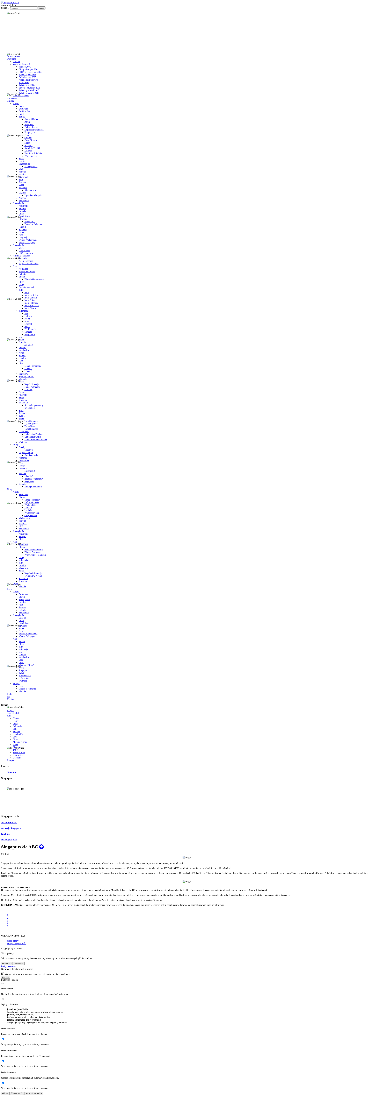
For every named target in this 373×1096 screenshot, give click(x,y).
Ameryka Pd (13, 713)
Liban (15, 739)
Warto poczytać (9, 839)
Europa (10, 760)
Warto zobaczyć (9, 822)
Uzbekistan (18, 755)
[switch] (3, 999)
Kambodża (18, 734)
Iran (14, 729)
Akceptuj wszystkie (33, 1093)
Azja (9, 715)
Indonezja (17, 726)
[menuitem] (13, 56)
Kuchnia (5, 834)
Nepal (15, 744)
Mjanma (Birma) (20, 742)
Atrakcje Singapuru (11, 828)
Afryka (10, 710)
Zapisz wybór (17, 1093)
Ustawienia (7, 963)
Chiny (16, 721)
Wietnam (17, 757)
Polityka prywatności (16, 943)
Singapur (17, 747)
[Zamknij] (2, 972)
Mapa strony (13, 941)
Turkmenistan (19, 752)
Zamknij (5, 977)
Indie (15, 723)
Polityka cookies (8, 966)
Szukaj (41, 8)
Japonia (16, 731)
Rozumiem (18, 963)
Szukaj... (5, 8)
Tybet (15, 750)
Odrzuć (5, 1093)
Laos (15, 736)
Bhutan (16, 718)
